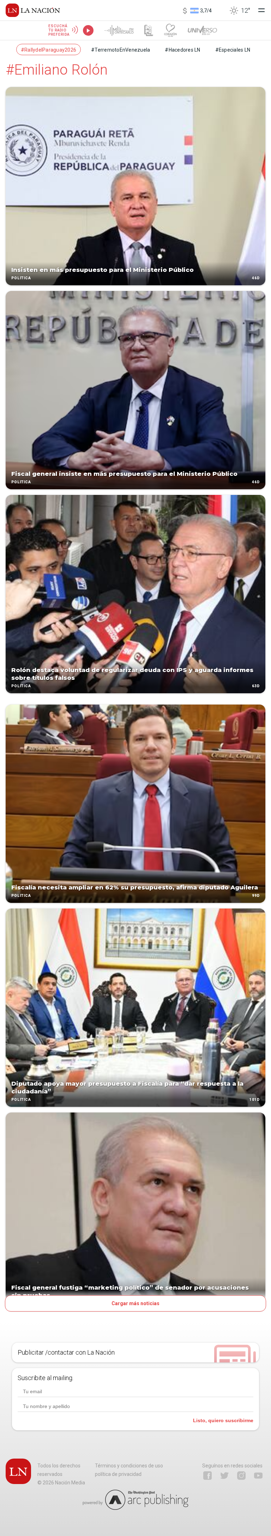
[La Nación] (33, 10)
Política (21, 278)
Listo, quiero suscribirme (223, 1420)
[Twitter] (224, 1475)
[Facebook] (207, 1475)
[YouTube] (258, 1475)
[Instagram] (241, 1475)
